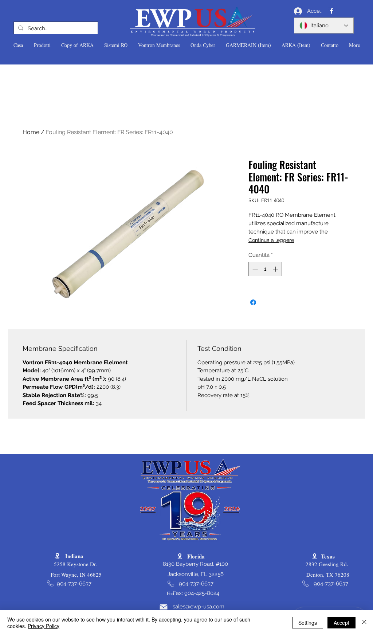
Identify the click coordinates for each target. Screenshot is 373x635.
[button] (42, 45)
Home (31, 132)
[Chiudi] (364, 622)
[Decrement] (254, 269)
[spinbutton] (265, 269)
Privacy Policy (43, 626)
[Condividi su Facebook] (253, 302)
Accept (341, 622)
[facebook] (331, 11)
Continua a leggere (271, 240)
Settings (307, 622)
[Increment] (276, 269)
